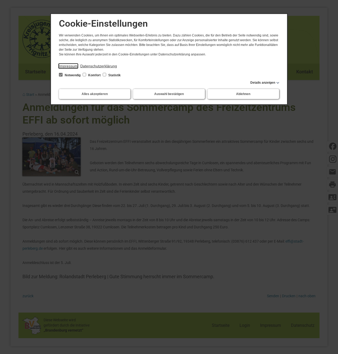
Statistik (114, 75)
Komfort (94, 75)
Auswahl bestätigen (169, 94)
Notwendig (72, 75)
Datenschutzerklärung (98, 66)
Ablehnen (243, 94)
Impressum (68, 66)
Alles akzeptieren (95, 94)
